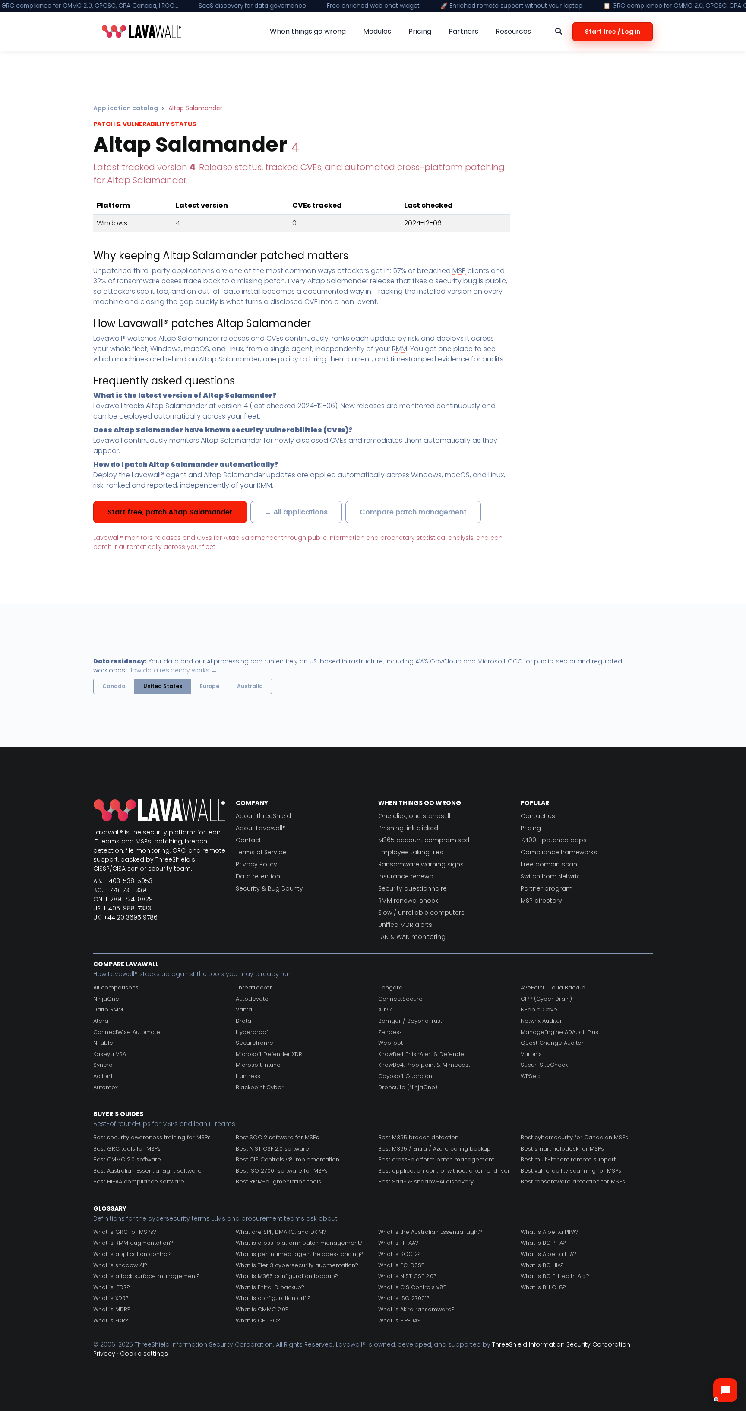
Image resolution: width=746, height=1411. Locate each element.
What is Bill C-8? (543, 1287)
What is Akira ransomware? (416, 1309)
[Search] (559, 31)
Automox (105, 1087)
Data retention (258, 876)
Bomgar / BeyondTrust (410, 1020)
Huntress (248, 1076)
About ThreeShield (263, 816)
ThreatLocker (254, 987)
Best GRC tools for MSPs (127, 1148)
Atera (100, 1020)
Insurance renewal (406, 876)
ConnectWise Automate (126, 1032)
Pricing (531, 828)
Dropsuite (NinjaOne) (407, 1087)
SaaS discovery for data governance (252, 6)
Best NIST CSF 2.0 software (272, 1148)
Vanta (244, 1009)
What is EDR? (110, 1320)
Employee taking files (410, 852)
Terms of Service (261, 852)
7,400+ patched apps (554, 840)
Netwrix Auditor (541, 1020)
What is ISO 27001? (404, 1298)
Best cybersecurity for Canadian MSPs (574, 1137)
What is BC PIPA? (543, 1242)
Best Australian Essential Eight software (147, 1170)
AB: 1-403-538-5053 (122, 881)
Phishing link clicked (408, 828)
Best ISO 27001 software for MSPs (282, 1170)
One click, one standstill (414, 816)
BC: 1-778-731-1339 (119, 890)
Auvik (385, 1009)
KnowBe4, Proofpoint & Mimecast (424, 1065)
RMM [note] (399, 349)
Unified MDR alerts (405, 924)
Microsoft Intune (258, 1065)
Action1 (102, 1076)
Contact (248, 840)
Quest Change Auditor (552, 1042)
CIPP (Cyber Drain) (546, 998)
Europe (209, 686)
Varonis (531, 1054)
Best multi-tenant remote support (568, 1159)
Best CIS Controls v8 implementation (287, 1159)
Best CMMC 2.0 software (127, 1159)
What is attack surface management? (146, 1276)
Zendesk (390, 1032)
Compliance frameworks (559, 852)
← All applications (296, 512)
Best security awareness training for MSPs (152, 1137)
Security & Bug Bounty (269, 888)
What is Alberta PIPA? (549, 1232)
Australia (250, 686)
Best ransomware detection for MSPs (573, 1181)
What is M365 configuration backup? (287, 1276)
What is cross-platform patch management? (299, 1242)
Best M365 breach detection (418, 1137)
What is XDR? (111, 1298)
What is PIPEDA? (399, 1320)
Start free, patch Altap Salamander (170, 512)
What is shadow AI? (120, 1265)
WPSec (530, 1076)
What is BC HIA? (542, 1265)
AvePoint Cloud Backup (553, 987)
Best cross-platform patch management (436, 1159)
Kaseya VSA (109, 1054)
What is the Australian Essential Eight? (430, 1232)
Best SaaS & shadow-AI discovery (426, 1181)
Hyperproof (252, 1032)
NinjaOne (106, 998)
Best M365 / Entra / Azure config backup (434, 1148)
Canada (114, 686)
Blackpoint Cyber (260, 1087)
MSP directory (541, 900)
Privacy (104, 1353)
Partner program (546, 888)
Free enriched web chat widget (373, 6)
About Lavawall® (261, 828)
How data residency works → (172, 670)
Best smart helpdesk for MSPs (562, 1148)
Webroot (390, 1042)
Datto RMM (108, 1009)
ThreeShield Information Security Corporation (561, 1344)
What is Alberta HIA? (548, 1254)
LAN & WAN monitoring (412, 936)
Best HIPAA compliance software (138, 1181)
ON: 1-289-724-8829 (123, 899)
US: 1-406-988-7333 (122, 908)
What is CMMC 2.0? (262, 1309)
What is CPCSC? (258, 1320)
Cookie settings (144, 1353)
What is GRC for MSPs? (124, 1232)
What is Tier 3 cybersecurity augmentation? (297, 1265)
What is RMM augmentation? (133, 1242)
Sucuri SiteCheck (544, 1065)
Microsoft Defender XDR (269, 1054)
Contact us (538, 816)
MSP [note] (459, 271)
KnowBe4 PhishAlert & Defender (422, 1054)
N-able (103, 1042)
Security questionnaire (412, 888)
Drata (243, 1020)
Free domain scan (549, 864)
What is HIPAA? (398, 1242)
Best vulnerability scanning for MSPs (571, 1170)
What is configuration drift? (273, 1298)
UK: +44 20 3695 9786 (125, 917)
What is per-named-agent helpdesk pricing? (299, 1254)
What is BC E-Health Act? (555, 1276)
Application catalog (125, 108)
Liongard (390, 987)
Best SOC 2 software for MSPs (277, 1137)
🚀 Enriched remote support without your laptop (511, 6)
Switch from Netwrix (550, 876)
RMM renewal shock (408, 900)
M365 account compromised (423, 840)
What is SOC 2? (399, 1254)
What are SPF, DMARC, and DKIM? (281, 1232)
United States (162, 686)
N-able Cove (539, 1009)
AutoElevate (252, 998)
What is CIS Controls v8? (412, 1287)
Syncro (103, 1065)
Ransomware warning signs (421, 864)
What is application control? (132, 1254)
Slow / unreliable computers (421, 912)
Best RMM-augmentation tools (278, 1181)
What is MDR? (111, 1309)
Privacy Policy (256, 864)
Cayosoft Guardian (405, 1076)
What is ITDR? (111, 1287)
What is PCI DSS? (401, 1265)
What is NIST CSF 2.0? (407, 1276)
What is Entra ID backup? (270, 1287)
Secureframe (254, 1042)
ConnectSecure (400, 998)
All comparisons (116, 987)
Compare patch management (413, 512)
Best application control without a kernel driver (444, 1170)
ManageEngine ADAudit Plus (559, 1032)
